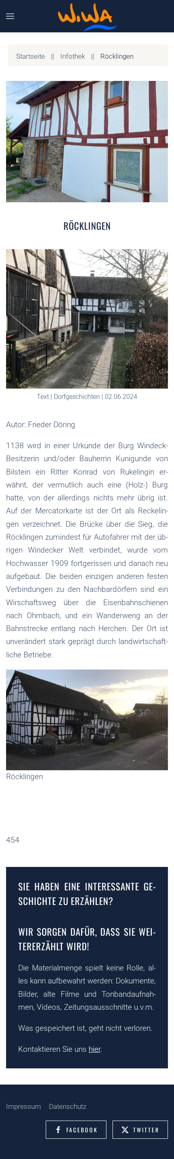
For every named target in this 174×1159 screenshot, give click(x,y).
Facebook (82, 1129)
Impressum (23, 1106)
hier (94, 1049)
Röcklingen (87, 226)
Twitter (146, 1129)
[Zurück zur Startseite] (87, 16)
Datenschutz (67, 1106)
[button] (10, 16)
